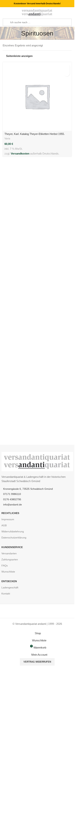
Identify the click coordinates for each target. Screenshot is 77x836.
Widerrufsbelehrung (12, 531)
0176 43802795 (12, 499)
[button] (67, 67)
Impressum (7, 519)
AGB (4, 525)
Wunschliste (8, 571)
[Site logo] (37, 12)
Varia (7, 138)
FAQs (4, 565)
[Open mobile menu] (4, 12)
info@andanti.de (12, 504)
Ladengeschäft (9, 587)
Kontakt (5, 593)
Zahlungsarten (9, 559)
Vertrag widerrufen (37, 661)
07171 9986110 (12, 494)
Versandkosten (20, 153)
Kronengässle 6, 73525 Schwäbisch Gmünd (28, 488)
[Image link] (37, 461)
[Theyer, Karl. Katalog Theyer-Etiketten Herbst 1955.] (37, 96)
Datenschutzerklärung (13, 537)
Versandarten (9, 553)
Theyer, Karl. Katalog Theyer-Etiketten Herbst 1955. (34, 133)
